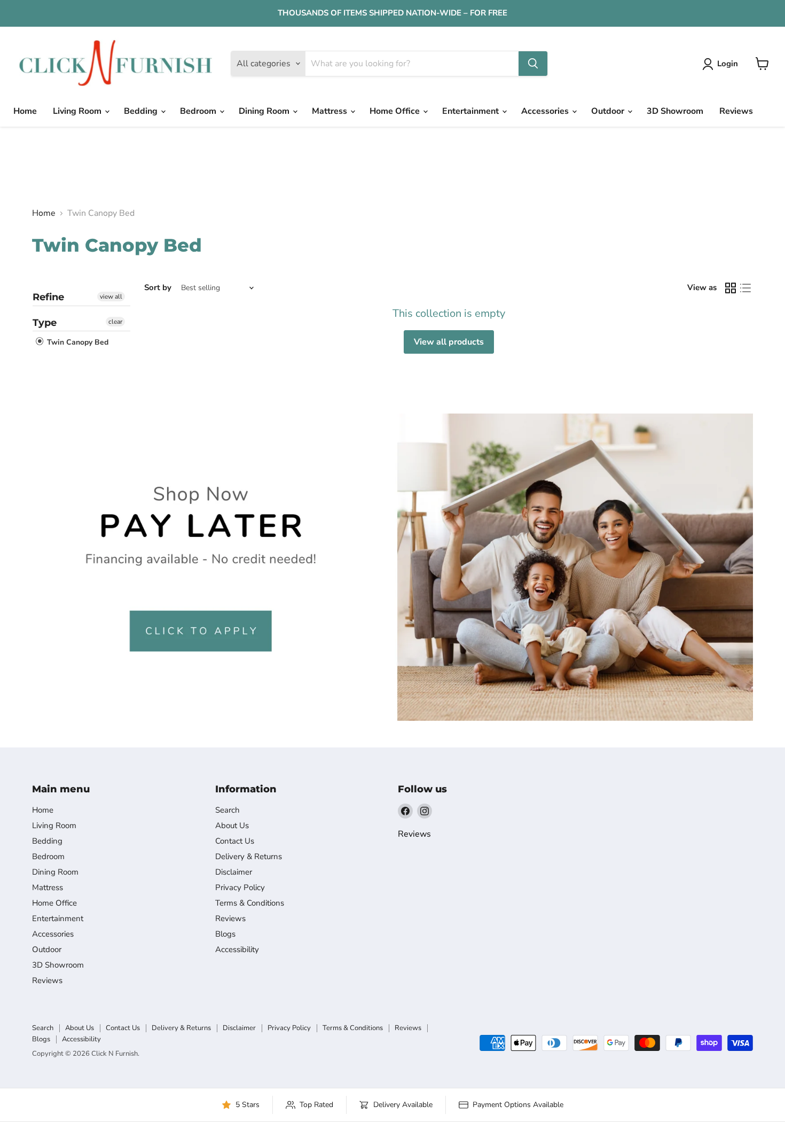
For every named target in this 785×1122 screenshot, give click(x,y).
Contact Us (234, 841)
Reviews (736, 111)
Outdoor (608, 111)
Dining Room (265, 111)
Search (227, 810)
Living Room (78, 111)
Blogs (225, 934)
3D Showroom (675, 111)
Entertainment (471, 111)
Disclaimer (233, 872)
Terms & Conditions (249, 903)
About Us (232, 825)
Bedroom (199, 111)
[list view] (745, 287)
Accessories (546, 111)
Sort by (157, 287)
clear (115, 321)
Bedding (142, 111)
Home (25, 111)
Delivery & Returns (248, 856)
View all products (449, 342)
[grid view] (730, 287)
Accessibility (237, 949)
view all (111, 296)
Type (45, 323)
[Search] (533, 63)
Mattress (330, 111)
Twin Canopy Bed (76, 343)
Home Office (396, 111)
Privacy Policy (240, 887)
